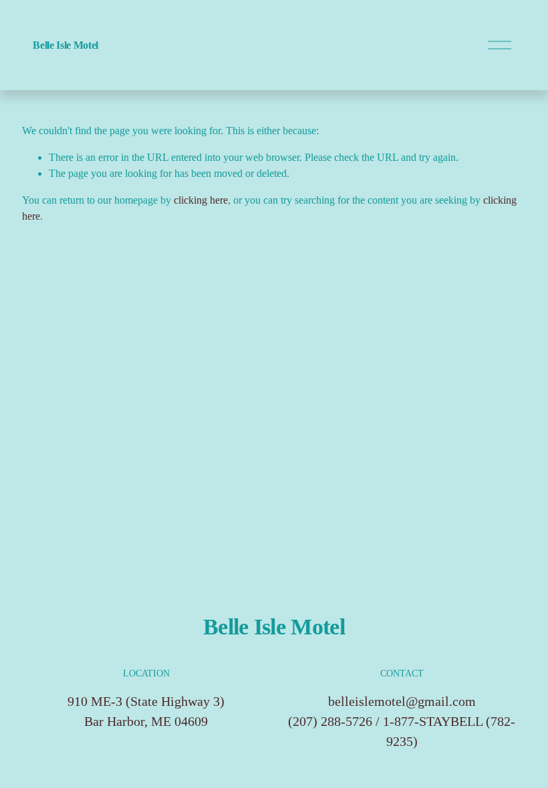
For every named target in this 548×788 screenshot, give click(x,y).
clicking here (201, 200)
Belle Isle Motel (65, 45)
